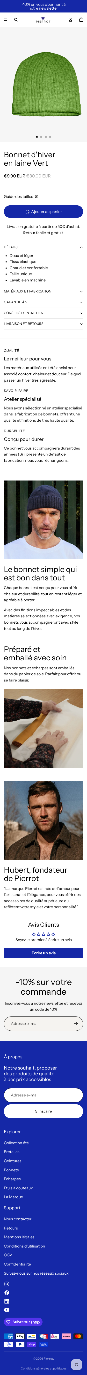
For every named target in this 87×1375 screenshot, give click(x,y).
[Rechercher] (16, 19)
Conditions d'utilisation (24, 1246)
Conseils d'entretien (23, 313)
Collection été (16, 1142)
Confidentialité (17, 1264)
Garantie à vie (17, 302)
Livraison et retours (24, 324)
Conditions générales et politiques (43, 1368)
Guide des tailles (19, 196)
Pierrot (48, 1358)
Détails (11, 247)
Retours (11, 1228)
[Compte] (70, 19)
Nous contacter (17, 1219)
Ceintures (13, 1160)
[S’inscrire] (76, 1024)
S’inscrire (43, 1111)
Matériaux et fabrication (27, 291)
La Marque (13, 1196)
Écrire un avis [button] (44, 952)
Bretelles (12, 1151)
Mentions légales (19, 1237)
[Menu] (5, 19)
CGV (8, 1255)
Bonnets (11, 1170)
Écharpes (12, 1178)
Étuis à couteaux (18, 1188)
